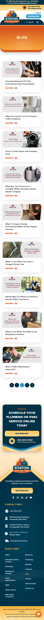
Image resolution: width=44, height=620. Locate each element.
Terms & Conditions (21, 614)
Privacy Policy (9, 614)
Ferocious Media (31, 616)
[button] (37, 13)
